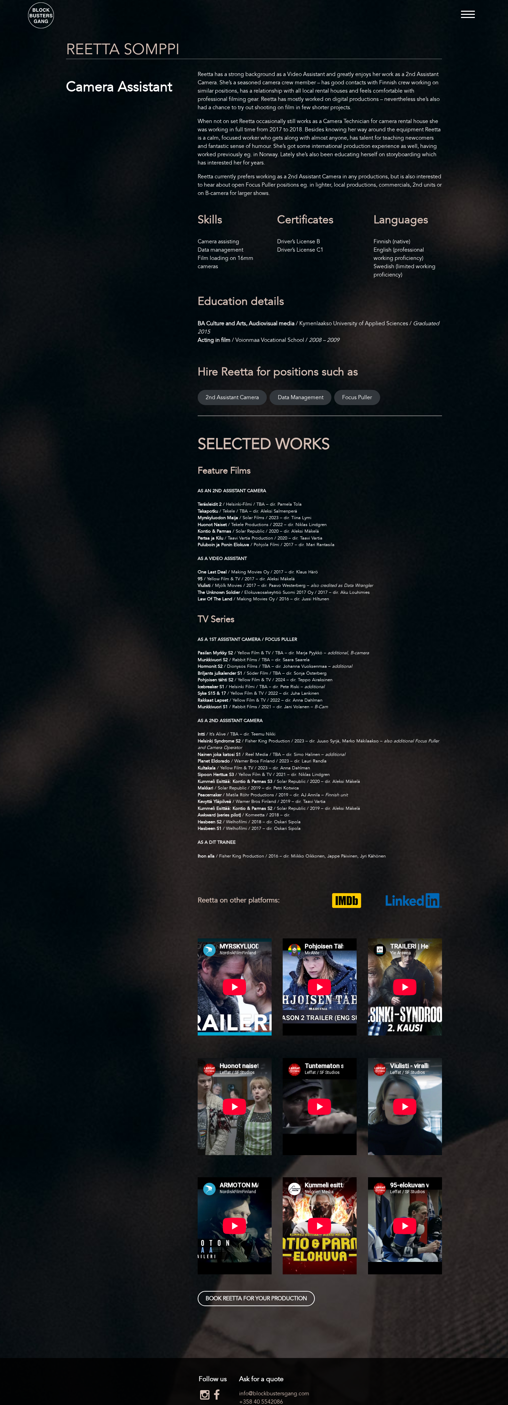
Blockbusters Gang (41, 15)
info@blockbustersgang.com (274, 1393)
